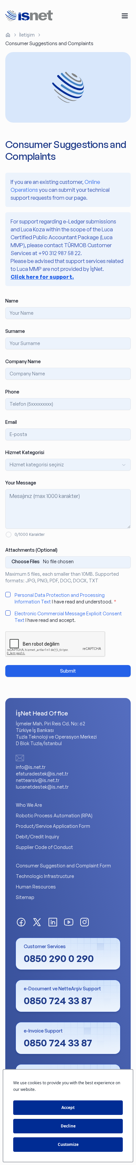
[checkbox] (8, 594)
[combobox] (68, 465)
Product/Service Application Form (53, 826)
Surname (15, 331)
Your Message (20, 482)
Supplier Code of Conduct (44, 847)
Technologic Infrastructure (45, 876)
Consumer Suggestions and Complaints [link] (49, 43)
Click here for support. (42, 277)
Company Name (23, 361)
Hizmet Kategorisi (24, 452)
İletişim (27, 35)
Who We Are (29, 805)
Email (11, 422)
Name (11, 301)
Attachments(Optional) (31, 550)
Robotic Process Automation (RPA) (54, 815)
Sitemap (25, 897)
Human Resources (36, 886)
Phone (12, 391)
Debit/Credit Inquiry (37, 836)
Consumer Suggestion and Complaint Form (63, 865)
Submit (68, 671)
